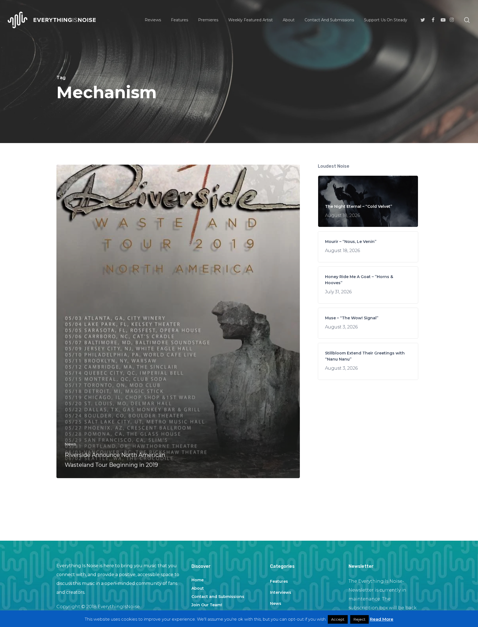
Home (197, 579)
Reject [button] (359, 619)
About (197, 588)
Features (279, 581)
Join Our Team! (206, 604)
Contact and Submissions (217, 596)
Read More (381, 619)
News (70, 444)
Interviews (280, 592)
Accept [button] (337, 619)
